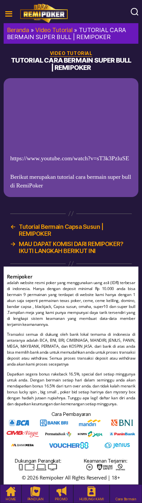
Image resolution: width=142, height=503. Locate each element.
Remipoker (52, 477)
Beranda (18, 29)
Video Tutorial (53, 29)
